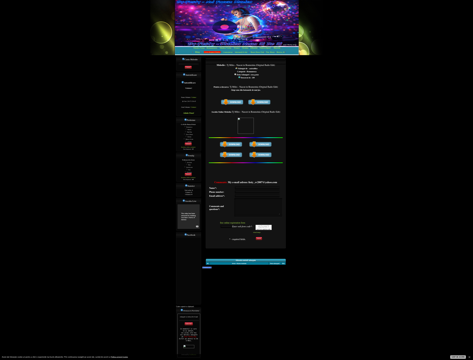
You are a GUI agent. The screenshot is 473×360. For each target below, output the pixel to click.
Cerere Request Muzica (212, 52)
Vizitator (193, 97)
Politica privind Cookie (119, 357)
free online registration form (232, 222)
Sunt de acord (458, 357)
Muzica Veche (189, 139)
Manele (277, 48)
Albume (254, 48)
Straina (189, 137)
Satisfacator (189, 167)
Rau (189, 170)
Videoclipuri (265, 48)
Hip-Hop (189, 132)
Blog (197, 52)
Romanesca (189, 127)
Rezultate (183, 147)
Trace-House (189, 134)
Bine (189, 165)
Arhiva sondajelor (191, 147)
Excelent (189, 162)
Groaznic (189, 172)
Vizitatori (193, 107)
